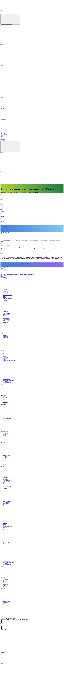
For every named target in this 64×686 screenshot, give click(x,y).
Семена (4, 356)
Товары (2, 131)
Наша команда (24, 271)
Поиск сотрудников (7, 418)
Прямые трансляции (7, 400)
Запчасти (5, 354)
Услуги (2, 132)
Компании (2, 133)
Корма (4, 359)
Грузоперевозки (6, 381)
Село (4, 436)
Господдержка (3, 134)
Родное (4, 434)
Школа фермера (6, 335)
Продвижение (31, 274)
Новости (5, 397)
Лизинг (4, 296)
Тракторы (5, 353)
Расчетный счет (6, 292)
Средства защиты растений (9, 360)
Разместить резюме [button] (4, 266)
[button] (10, 19)
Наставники (5, 337)
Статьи (4, 398)
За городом (5, 437)
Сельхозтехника (6, 352)
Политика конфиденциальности (7, 274)
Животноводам (6, 315)
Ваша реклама (6, 320)
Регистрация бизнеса (7, 295)
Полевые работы (6, 379)
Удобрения (5, 357)
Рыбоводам (5, 316)
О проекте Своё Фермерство (15, 271)
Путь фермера (6, 336)
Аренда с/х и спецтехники (8, 380)
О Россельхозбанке (4, 271)
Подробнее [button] (2, 231)
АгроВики (5, 402)
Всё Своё (5, 440)
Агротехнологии (4, 137)
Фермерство (5, 433)
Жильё (4, 435)
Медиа (1, 135)
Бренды (4, 361)
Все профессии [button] (3, 223)
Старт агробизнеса (7, 313)
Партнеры (30, 271)
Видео (4, 399)
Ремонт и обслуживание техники (10, 376)
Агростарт (2, 139)
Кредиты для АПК (7, 291)
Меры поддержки (6, 319)
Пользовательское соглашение (21, 274)
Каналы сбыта (6, 318)
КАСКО (4, 297)
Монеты (4, 439)
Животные (5, 358)
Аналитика (2, 140)
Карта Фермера (6, 293)
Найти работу (6, 417)
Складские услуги (7, 377)
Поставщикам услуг (7, 382)
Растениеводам (6, 314)
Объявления (3, 136)
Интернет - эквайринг (7, 298)
